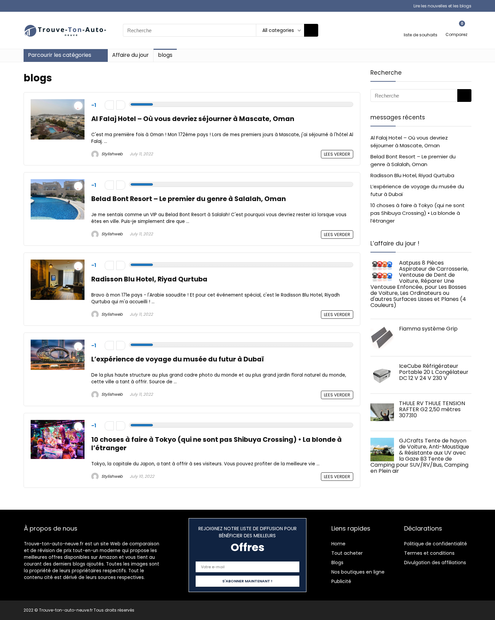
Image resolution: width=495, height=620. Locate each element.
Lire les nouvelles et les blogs (442, 6)
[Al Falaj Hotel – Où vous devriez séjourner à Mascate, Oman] (58, 103)
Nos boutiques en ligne (358, 572)
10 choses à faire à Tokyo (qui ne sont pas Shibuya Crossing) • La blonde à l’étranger (216, 444)
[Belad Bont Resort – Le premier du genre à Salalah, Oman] (58, 183)
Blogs (337, 562)
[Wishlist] (421, 27)
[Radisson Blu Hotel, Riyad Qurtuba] (58, 263)
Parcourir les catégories (59, 55)
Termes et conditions (429, 553)
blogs (165, 55)
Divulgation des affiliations (435, 562)
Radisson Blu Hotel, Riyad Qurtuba (149, 279)
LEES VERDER (337, 154)
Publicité (341, 581)
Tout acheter (347, 553)
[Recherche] (311, 30)
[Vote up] (120, 105)
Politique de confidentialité (435, 543)
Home (338, 543)
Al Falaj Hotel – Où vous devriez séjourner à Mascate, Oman (192, 118)
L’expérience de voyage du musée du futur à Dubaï (177, 359)
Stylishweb (111, 154)
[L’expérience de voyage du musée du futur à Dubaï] (58, 343)
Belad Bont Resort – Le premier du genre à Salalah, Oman (188, 198)
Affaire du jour (130, 55)
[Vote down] (109, 105)
